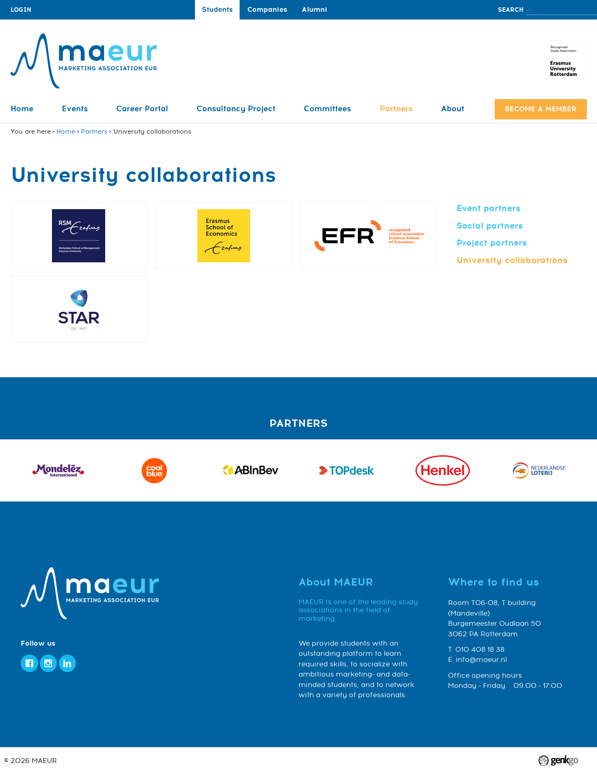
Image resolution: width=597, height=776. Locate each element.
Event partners (488, 208)
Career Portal (142, 109)
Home (22, 109)
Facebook (29, 663)
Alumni (314, 9)
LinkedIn (67, 663)
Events (75, 109)
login (21, 9)
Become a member (540, 109)
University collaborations (512, 260)
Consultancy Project (236, 109)
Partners (396, 109)
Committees (327, 109)
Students (217, 9)
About (452, 109)
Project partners (491, 242)
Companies (267, 9)
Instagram (48, 663)
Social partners (489, 225)
